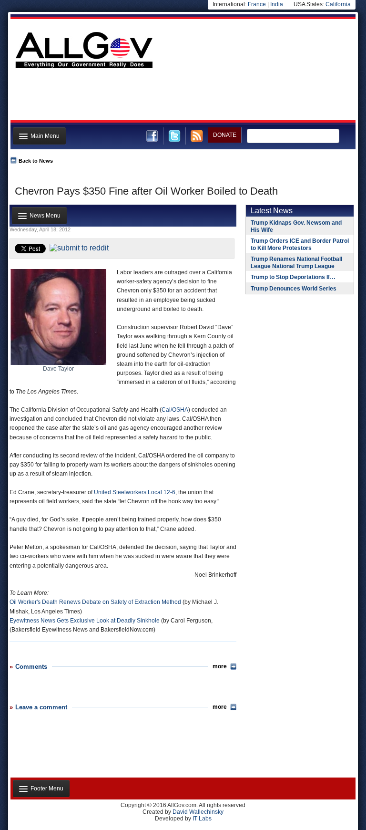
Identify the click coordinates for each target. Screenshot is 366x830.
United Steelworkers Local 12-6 (134, 492)
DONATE (224, 135)
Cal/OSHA (175, 409)
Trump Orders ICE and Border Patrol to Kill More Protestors (300, 244)
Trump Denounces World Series (293, 288)
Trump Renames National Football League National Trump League (296, 263)
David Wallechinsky (198, 812)
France (257, 4)
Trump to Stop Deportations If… (293, 277)
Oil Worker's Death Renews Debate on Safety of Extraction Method (95, 602)
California (338, 4)
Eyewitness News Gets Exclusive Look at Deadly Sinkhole (85, 620)
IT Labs (202, 818)
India (276, 4)
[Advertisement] (182, 96)
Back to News (36, 161)
